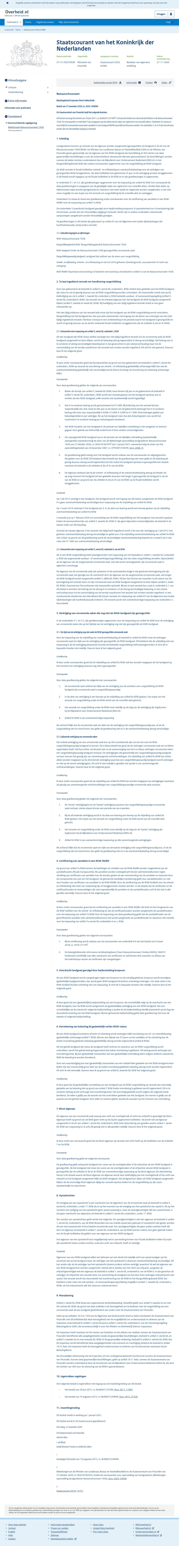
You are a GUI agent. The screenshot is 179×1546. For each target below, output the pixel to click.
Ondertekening (15, 92)
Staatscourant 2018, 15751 (69, 1491)
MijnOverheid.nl (143, 1524)
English (11, 1531)
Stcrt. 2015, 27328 (128, 1396)
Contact (12, 1528)
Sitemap (55, 1535)
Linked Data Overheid (103, 1528)
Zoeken (12, 1538)
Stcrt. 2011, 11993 (123, 1389)
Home (28, 22)
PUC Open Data (100, 1531)
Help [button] (168, 22)
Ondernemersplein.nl (145, 1531)
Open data (98, 1524)
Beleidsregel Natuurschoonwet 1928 (26, 127)
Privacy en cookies (59, 1528)
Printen (149, 82)
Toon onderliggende (6, 87)
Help (10, 1535)
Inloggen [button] (161, 14)
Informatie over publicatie (18, 107)
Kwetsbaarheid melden (62, 1538)
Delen (164, 82)
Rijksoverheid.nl (143, 1528)
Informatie (131, 82)
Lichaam (10, 87)
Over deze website (17, 1524)
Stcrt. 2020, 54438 (117, 1478)
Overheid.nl (12, 23)
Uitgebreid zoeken (45, 22)
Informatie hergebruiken (63, 1524)
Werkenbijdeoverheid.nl (147, 1535)
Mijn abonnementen (69, 22)
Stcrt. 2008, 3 (136, 448)
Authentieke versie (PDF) (106, 83)
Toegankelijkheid (59, 1531)
